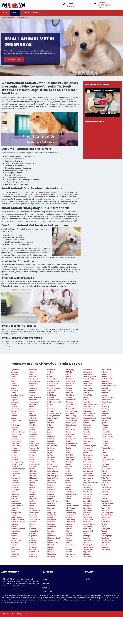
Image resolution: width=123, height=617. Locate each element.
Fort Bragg (33, 517)
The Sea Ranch (106, 434)
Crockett (32, 416)
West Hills (105, 510)
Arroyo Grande (16, 409)
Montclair (68, 390)
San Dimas (87, 466)
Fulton (31, 526)
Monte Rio (69, 393)
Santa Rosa (87, 529)
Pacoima (68, 499)
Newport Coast (70, 446)
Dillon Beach (33, 446)
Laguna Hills (51, 473)
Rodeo (85, 436)
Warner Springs (107, 503)
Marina (50, 540)
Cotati (31, 406)
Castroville (15, 542)
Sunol (103, 416)
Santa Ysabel (88, 531)
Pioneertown (70, 545)
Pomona (86, 381)
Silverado (86, 554)
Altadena (14, 390)
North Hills (69, 455)
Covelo (31, 409)
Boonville (14, 459)
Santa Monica (88, 526)
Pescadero (69, 526)
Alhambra (14, 383)
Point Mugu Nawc (89, 377)
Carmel (14, 526)
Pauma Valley (70, 519)
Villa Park (104, 492)
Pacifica (68, 496)
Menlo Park (51, 554)
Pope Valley (87, 383)
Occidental (69, 476)
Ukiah (103, 462)
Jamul (49, 430)
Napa (67, 427)
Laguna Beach (52, 471)
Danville (32, 430)
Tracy (103, 450)
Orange (68, 485)
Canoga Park (16, 513)
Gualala (50, 372)
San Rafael (87, 508)
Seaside (86, 542)
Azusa (13, 418)
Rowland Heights (89, 446)
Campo (14, 510)
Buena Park (15, 485)
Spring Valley (106, 390)
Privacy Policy (47, 591)
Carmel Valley (16, 531)
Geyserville (33, 536)
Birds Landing (16, 446)
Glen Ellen (33, 540)
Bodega (14, 448)
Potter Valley (88, 395)
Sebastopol (87, 545)
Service (14, 13)
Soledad (104, 372)
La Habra (50, 448)
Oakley (67, 471)
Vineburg (104, 494)
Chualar (14, 556)
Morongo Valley (71, 411)
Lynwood (50, 531)
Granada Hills (34, 552)
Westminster (106, 517)
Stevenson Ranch (107, 397)
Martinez (50, 547)
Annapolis (15, 402)
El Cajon (32, 469)
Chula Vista (33, 370)
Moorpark (69, 404)
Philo (67, 531)
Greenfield (51, 370)
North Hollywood (71, 457)
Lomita (49, 510)
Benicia (14, 436)
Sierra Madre (88, 549)
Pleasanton (87, 372)
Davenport (33, 432)
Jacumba (50, 427)
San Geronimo (88, 476)
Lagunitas (51, 480)
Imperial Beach (52, 418)
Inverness (50, 423)
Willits (103, 526)
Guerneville (51, 379)
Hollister (50, 404)
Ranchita (86, 402)
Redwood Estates (89, 418)
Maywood (50, 549)
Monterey (69, 397)
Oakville (68, 473)
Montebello (69, 395)
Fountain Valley (34, 519)
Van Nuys (104, 483)
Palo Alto (68, 503)
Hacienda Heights (53, 381)
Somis (103, 374)
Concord (32, 393)
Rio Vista (86, 432)
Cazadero (14, 545)
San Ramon (87, 510)
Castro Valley (16, 540)
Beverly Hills (15, 443)
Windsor (104, 531)
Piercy (67, 538)
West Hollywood (107, 513)
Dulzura (32, 462)
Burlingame (15, 489)
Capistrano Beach (17, 519)
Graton (31, 554)
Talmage (104, 425)
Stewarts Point (106, 400)
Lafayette (50, 469)
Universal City (106, 466)
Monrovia (68, 386)
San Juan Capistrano (90, 483)
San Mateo (87, 499)
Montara (68, 388)
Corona (32, 395)
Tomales (104, 441)
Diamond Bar (34, 443)
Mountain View (70, 425)
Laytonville (51, 496)
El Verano (32, 485)
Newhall (68, 441)
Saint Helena (88, 450)
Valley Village (106, 480)
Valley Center (106, 476)
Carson (14, 533)
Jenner (49, 432)
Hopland (50, 411)
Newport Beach (71, 443)
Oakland (68, 469)
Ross (85, 443)
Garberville (33, 529)
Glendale (32, 542)
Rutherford (87, 448)
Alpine (13, 388)
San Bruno (87, 457)
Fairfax (31, 501)
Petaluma (68, 529)
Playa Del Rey (70, 554)
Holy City (50, 409)
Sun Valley (105, 409)
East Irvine (33, 466)
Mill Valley (69, 372)
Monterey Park (70, 400)
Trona (103, 453)
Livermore (51, 506)
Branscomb (15, 473)
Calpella (14, 499)
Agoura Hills (15, 370)
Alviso (13, 393)
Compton (32, 390)
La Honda (50, 450)
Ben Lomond (16, 434)
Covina (31, 411)
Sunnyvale (105, 413)
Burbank (14, 487)
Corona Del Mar (35, 397)
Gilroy (31, 538)
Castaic (14, 538)
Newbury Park (70, 439)
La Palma (50, 459)
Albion (13, 381)
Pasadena (68, 517)
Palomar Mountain (72, 506)
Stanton (104, 395)
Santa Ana (87, 515)
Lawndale (50, 494)
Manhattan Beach (53, 538)
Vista (103, 496)
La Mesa (50, 455)
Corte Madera (34, 402)
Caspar (14, 536)
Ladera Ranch (52, 466)
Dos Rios (32, 453)
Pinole (67, 542)
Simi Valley (87, 556)
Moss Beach (69, 413)
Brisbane (14, 480)
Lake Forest (51, 483)
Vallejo (103, 473)
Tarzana (104, 427)
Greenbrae (11, 18)
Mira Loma (69, 379)
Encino (31, 496)
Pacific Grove (70, 492)
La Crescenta (52, 446)
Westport (104, 519)
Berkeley (14, 439)
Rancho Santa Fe (89, 406)
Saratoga (86, 536)
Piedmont (68, 536)
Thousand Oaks (107, 436)
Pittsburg (68, 549)
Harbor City (51, 386)
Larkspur (50, 492)
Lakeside (50, 487)
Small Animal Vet (23, 18)
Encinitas (32, 494)
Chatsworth (15, 549)
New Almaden (70, 434)
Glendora (32, 545)
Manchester (51, 536)
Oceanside (69, 478)
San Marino (87, 494)
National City (70, 430)
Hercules (50, 397)
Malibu (49, 533)
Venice (103, 485)
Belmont (14, 430)
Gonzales (32, 549)
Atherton (14, 413)
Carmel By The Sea (18, 529)
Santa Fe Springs (89, 524)
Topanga (104, 443)
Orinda (67, 487)
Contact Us (26, 13)
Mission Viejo (70, 383)
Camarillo (14, 501)
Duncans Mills (34, 464)
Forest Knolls (34, 513)
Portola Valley (88, 390)
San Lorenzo (88, 487)
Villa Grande (105, 489)
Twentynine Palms (108, 459)
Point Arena (87, 374)
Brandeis (14, 471)
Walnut (104, 499)
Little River (51, 503)
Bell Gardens (16, 425)
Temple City (105, 432)
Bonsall (14, 457)
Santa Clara (87, 517)
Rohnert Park (88, 439)
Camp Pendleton (17, 506)
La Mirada (51, 457)
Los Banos (51, 522)
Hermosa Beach (53, 400)
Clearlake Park (34, 381)
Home (5, 13)
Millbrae (68, 374)
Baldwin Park (16, 420)
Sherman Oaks (88, 547)
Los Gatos (51, 524)
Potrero (86, 393)
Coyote (31, 413)
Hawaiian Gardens (53, 388)
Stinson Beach (106, 402)
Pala (67, 501)
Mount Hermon (71, 420)
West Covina (105, 508)
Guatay (49, 377)
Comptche (33, 388)
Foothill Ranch (34, 510)
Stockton (104, 404)
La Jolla (50, 453)
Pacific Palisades (71, 494)
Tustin (103, 457)
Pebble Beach (70, 522)
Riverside (86, 434)
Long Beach (51, 513)
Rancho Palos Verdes (90, 404)
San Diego (87, 464)
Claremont (33, 372)
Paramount (69, 515)
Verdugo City (106, 487)
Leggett (50, 499)
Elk (30, 489)
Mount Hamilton (71, 418)
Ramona (86, 400)
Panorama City (70, 513)
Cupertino (33, 420)
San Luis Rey (87, 489)
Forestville (33, 515)
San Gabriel (87, 473)
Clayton (32, 374)
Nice (67, 450)
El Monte (32, 476)
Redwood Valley (89, 420)
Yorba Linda (105, 542)
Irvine (49, 425)
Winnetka (104, 533)
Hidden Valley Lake (54, 402)
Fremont (32, 522)
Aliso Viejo (15, 386)
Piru (66, 547)
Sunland (104, 411)
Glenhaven (33, 547)
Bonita (13, 455)
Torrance (104, 446)
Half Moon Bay (52, 383)
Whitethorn (105, 522)
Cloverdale (33, 383)
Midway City (69, 370)
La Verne (50, 464)
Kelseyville (51, 436)
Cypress (32, 423)
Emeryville (33, 492)
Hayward (50, 393)
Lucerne (50, 529)
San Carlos (87, 459)
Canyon (14, 515)
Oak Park (68, 466)
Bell (12, 423)
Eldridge (32, 487)
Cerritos (14, 547)
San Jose (86, 480)
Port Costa (87, 386)
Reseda (86, 423)
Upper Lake (105, 469)
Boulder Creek (16, 464)
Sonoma (104, 377)
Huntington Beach (54, 413)
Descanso (32, 439)
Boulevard (15, 466)
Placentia (68, 552)
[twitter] (89, 579)
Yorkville (104, 545)
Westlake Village (107, 515)
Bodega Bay (15, 450)
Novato (68, 464)
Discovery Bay (34, 448)
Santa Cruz (87, 522)
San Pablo (87, 501)
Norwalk (68, 462)
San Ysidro (87, 513)
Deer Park (33, 434)
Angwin (14, 400)
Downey (32, 455)
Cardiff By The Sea (18, 522)
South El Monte (107, 379)
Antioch (14, 404)
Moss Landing (70, 416)
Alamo (13, 377)
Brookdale (15, 483)
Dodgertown (34, 450)
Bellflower (15, 427)
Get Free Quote (14, 59)
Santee (85, 533)
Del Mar (32, 436)
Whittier (104, 524)
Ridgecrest (87, 427)
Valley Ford (105, 478)
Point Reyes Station (90, 379)
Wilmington (105, 529)
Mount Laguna (70, 423)
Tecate (103, 430)
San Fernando (88, 469)
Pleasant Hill (87, 370)
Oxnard (68, 489)
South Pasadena (107, 383)
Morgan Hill (69, 409)
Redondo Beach (89, 413)
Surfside (104, 420)
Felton (31, 506)
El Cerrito (32, 471)
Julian (49, 434)
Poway (85, 397)
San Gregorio (88, 478)
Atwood (14, 416)
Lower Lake (51, 526)
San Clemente (88, 462)
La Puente (51, 462)
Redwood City (88, 416)
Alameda (14, 374)
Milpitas (68, 377)
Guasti (49, 374)
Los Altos (50, 517)
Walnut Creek (106, 501)
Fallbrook (32, 503)
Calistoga (14, 496)
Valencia (104, 471)
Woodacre (105, 538)
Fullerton (32, 524)
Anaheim (14, 397)
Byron (13, 492)
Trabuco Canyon (107, 448)
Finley (31, 508)
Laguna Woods (52, 478)
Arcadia (14, 406)
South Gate (105, 381)
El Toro (32, 483)
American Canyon (17, 395)
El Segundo (33, 478)
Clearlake (32, 377)
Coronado (33, 400)
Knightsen (51, 443)
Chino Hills (15, 554)
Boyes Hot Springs (18, 469)
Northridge (69, 459)
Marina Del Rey (52, 542)
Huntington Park (53, 416)
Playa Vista (69, 556)
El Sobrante (33, 480)
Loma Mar (51, 508)
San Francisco (88, 471)
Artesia (14, 411)
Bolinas (14, 453)
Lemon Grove (52, 501)
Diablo (31, 441)
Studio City (105, 406)
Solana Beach (106, 370)
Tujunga (104, 455)
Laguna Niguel (52, 476)
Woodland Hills (106, 540)
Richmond (87, 425)
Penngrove (69, 524)
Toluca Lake (105, 439)
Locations (36, 13)
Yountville (105, 547)
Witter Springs (106, 536)
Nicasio (68, 448)
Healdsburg (51, 395)
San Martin (87, 496)
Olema (67, 480)
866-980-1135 (103, 7)
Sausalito (86, 538)
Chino (13, 552)
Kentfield (50, 439)
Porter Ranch (88, 388)
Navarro (68, 432)
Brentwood (15, 478)
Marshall (50, 545)
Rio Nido (86, 430)
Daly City (32, 425)
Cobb (31, 386)
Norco (67, 453)
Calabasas (15, 494)
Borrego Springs (17, 462)
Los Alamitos (52, 515)
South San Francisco (108, 386)
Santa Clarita (88, 519)
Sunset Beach (106, 418)
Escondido (33, 499)
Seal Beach (87, 540)
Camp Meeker (16, 503)
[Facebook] (83, 579)
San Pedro (87, 503)
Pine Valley (69, 540)
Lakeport (50, 485)
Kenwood (50, 441)
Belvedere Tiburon (18, 432)
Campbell (14, 508)
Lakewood (51, 489)
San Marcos (87, 492)
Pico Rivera (69, 533)
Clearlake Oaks (34, 379)
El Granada (33, 473)
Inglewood (51, 420)
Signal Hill (87, 552)
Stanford (104, 393)
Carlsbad (14, 524)
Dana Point (33, 427)
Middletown (51, 556)
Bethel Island (16, 441)
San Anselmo (88, 455)
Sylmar (103, 423)
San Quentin (87, 506)
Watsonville (105, 506)
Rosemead (87, 441)
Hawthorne (51, 390)
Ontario (68, 483)
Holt (48, 406)
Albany (13, 379)
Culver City (33, 418)
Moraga (68, 406)
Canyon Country (17, 517)
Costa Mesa (33, 404)
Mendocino (51, 552)
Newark (68, 436)
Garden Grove (34, 531)
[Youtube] (86, 579)
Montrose (69, 402)
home (3, 18)
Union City (105, 464)
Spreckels (104, 388)
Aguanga (14, 372)
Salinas (86, 453)
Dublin (31, 459)
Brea (13, 476)
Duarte (31, 457)
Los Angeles (51, 519)
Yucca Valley (105, 549)
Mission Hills (70, 381)
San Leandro (88, 485)
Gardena (32, 533)
